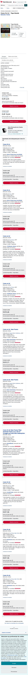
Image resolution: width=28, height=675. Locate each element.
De (14, 34)
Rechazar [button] (14, 667)
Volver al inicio (14, 628)
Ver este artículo (5, 96)
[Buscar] (25, 5)
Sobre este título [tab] (12, 56)
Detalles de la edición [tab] (7, 60)
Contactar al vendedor (7, 166)
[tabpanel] (13, 75)
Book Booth (9, 539)
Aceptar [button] (14, 663)
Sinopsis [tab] (4, 56)
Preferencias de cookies (12, 655)
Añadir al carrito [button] (14, 106)
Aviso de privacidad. (5, 661)
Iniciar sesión (20, 2)
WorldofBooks (10, 443)
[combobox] (16, 5)
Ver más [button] (22, 87)
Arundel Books (10, 492)
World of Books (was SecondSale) (14, 154)
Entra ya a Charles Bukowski (14, 133)
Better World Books (11, 339)
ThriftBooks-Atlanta (11, 246)
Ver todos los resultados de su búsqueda (14, 623)
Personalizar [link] (14, 671)
